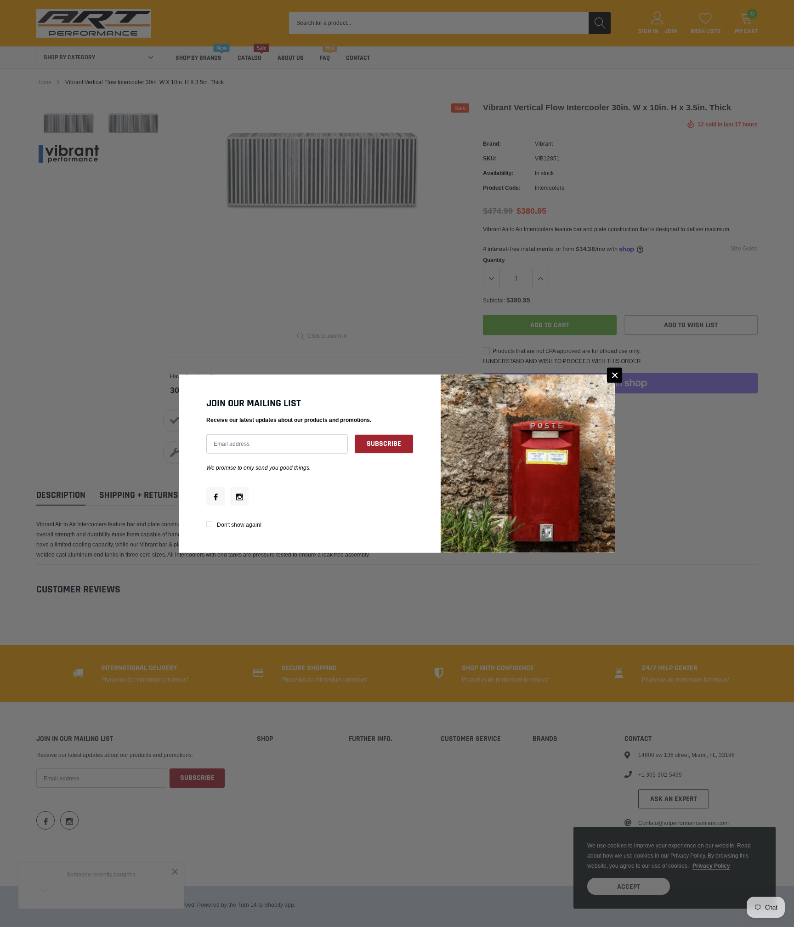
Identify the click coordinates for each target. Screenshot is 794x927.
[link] (215, 496)
